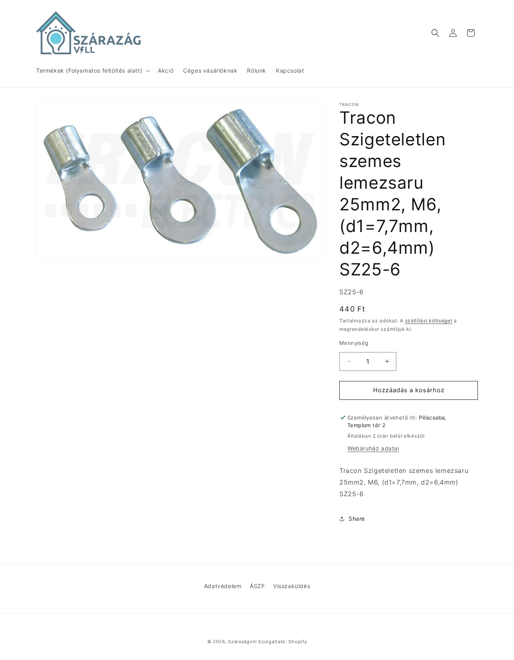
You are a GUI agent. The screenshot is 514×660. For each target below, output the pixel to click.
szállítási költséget (429, 321)
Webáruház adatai (373, 448)
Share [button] (357, 518)
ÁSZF (257, 586)
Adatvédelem (223, 586)
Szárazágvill (242, 641)
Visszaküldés (291, 586)
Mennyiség (354, 343)
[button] (92, 70)
